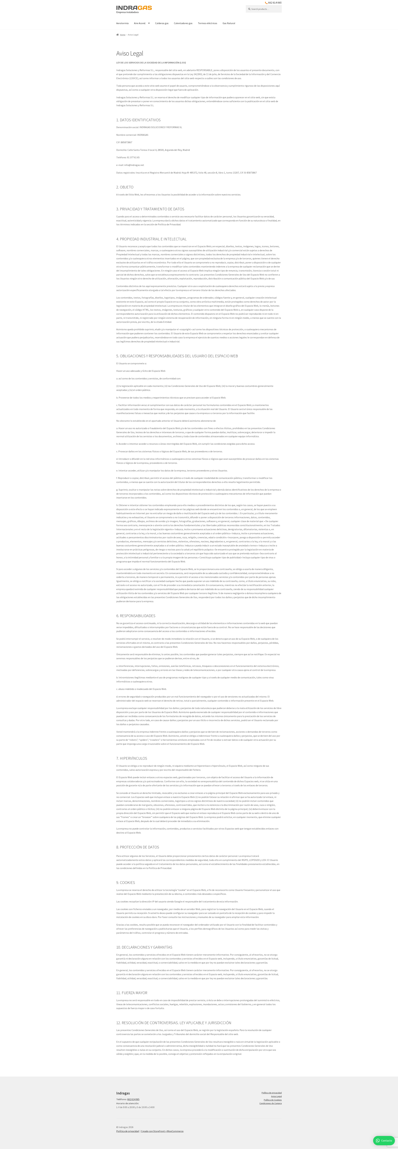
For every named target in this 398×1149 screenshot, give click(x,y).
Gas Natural (229, 23)
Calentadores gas (183, 23)
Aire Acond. (140, 23)
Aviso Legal (276, 1096)
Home (122, 34)
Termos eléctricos (207, 23)
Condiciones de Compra (270, 1103)
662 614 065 (275, 2)
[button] (384, 1140)
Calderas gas (162, 23)
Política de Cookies (273, 1099)
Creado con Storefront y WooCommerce (162, 1131)
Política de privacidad (272, 1092)
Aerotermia (122, 23)
